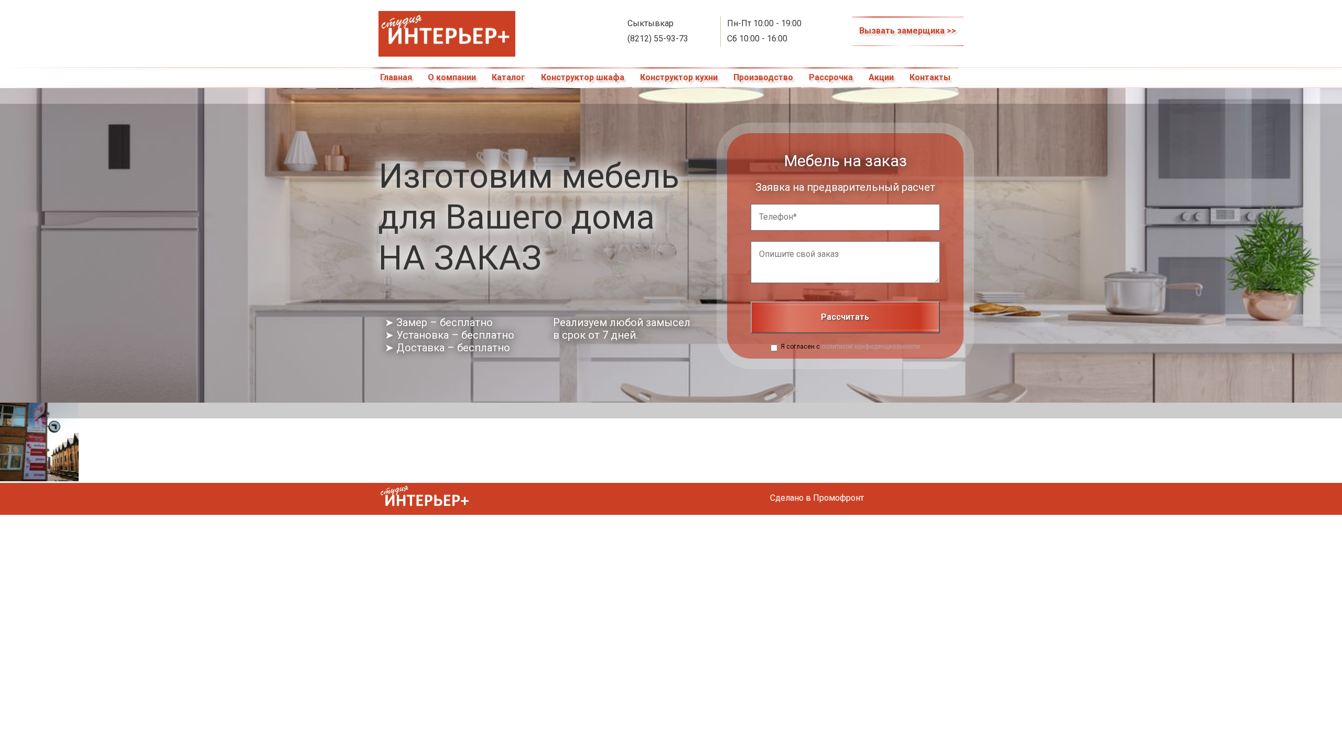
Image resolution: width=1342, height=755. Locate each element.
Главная (396, 77)
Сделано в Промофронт (817, 498)
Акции (881, 77)
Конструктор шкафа (582, 77)
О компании (452, 77)
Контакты (930, 77)
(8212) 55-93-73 (657, 39)
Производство (763, 77)
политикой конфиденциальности (870, 346)
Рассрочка (831, 77)
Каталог (508, 77)
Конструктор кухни (679, 77)
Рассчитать (845, 317)
